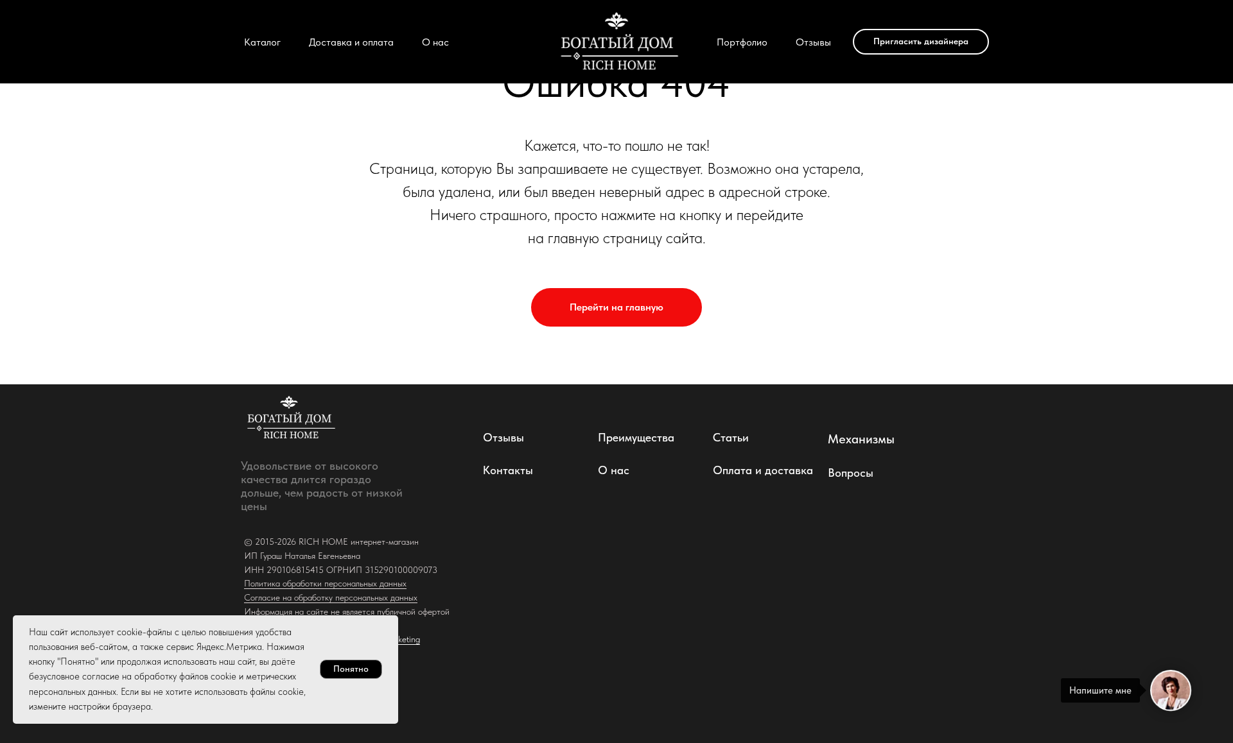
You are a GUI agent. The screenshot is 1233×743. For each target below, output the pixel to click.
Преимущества (636, 437)
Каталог (262, 42)
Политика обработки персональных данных (325, 583)
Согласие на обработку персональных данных (330, 597)
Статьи (731, 437)
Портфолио (742, 42)
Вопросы (850, 472)
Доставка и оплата (351, 42)
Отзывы (813, 42)
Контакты (508, 470)
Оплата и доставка (763, 470)
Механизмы (861, 439)
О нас (435, 42)
